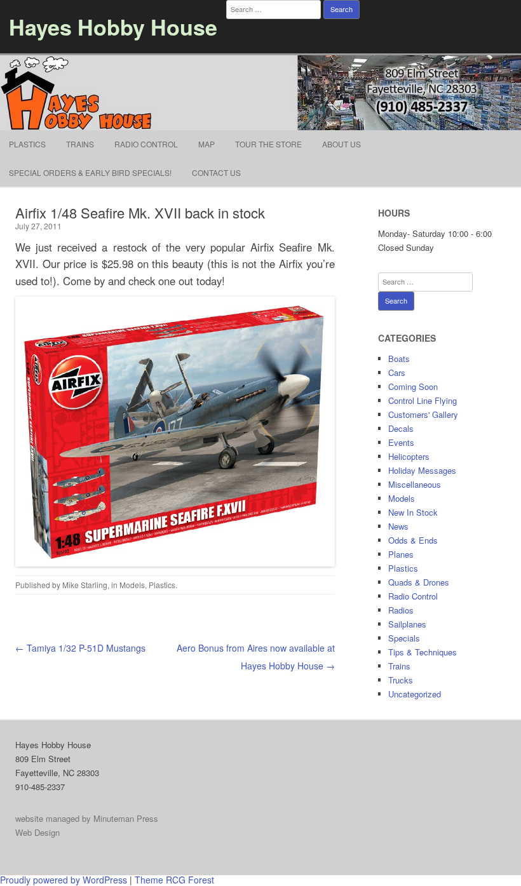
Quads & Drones (418, 582)
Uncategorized (414, 694)
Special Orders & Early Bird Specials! (90, 172)
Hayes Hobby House (113, 26)
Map (206, 143)
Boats (399, 358)
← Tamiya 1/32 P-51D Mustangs (80, 647)
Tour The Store (268, 143)
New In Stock (413, 512)
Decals (401, 428)
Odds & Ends (413, 540)
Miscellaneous (414, 484)
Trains (80, 143)
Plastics (27, 143)
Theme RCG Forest (174, 879)
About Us (341, 143)
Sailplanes (407, 624)
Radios (401, 610)
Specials (404, 638)
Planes (401, 554)
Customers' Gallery (423, 414)
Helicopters (409, 456)
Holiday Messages (422, 470)
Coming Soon (413, 386)
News (398, 526)
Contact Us (216, 172)
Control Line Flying (422, 400)
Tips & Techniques (422, 652)
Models (132, 584)
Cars (396, 372)
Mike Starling (84, 584)
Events (401, 442)
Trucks (400, 680)
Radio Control (146, 143)
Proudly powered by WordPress (63, 879)
